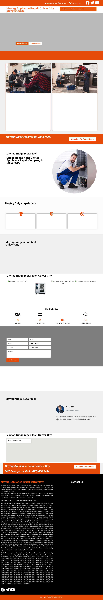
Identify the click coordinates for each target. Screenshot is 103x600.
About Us (64, 9)
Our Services (35, 44)
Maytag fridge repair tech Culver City (28, 136)
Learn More (22, 44)
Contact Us (81, 9)
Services (72, 9)
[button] (55, 414)
